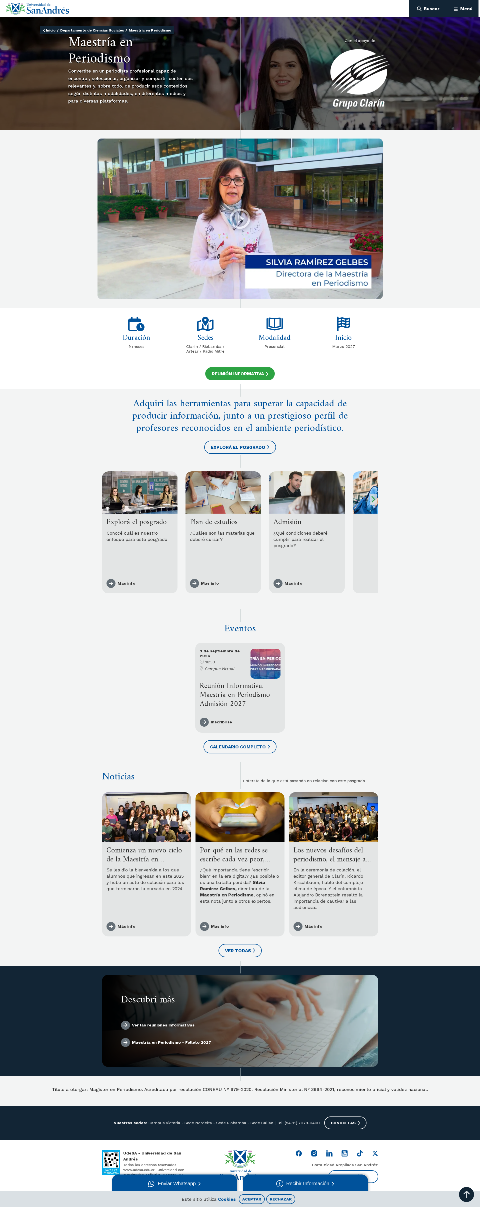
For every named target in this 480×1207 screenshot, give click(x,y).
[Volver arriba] (466, 1194)
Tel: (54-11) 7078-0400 (298, 1122)
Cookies (227, 1199)
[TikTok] (360, 1153)
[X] (375, 1153)
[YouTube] (345, 1153)
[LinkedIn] (329, 1153)
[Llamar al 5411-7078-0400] (111, 1162)
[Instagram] (314, 1153)
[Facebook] (299, 1153)
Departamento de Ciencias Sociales (92, 30)
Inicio (51, 30)
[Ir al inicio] (37, 8)
